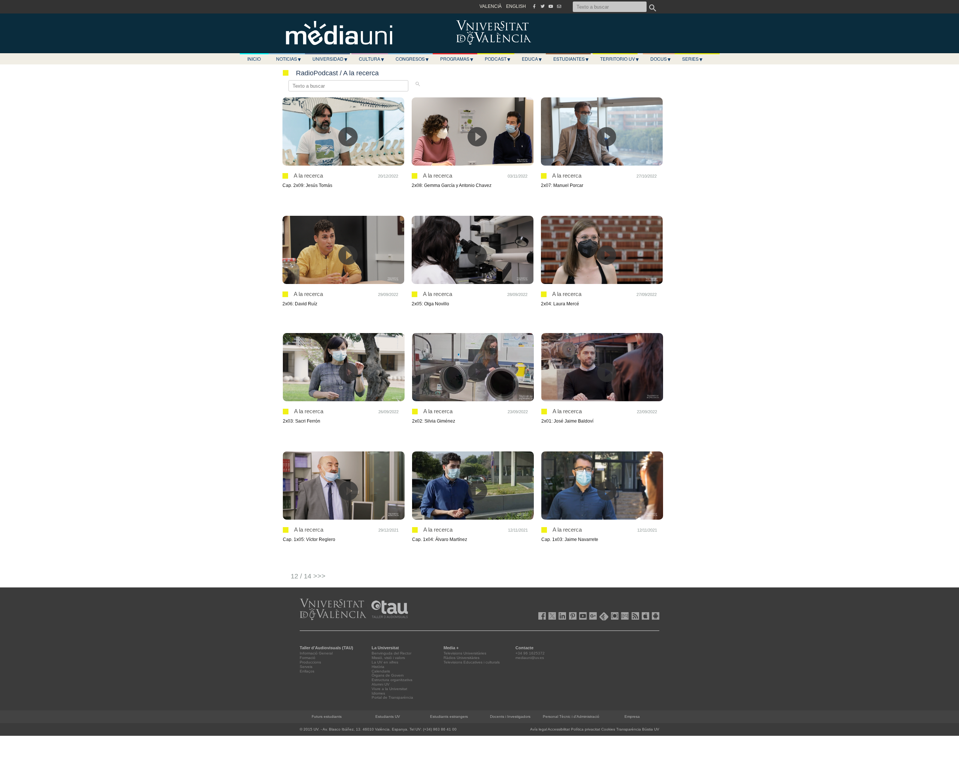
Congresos (412, 59)
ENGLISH (516, 6)
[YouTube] (550, 6)
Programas (456, 59)
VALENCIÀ (491, 6)
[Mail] (559, 6)
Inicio (254, 58)
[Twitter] (542, 6)
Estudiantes (571, 59)
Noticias (288, 59)
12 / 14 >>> (308, 576)
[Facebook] (534, 6)
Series (692, 59)
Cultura (371, 59)
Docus (660, 59)
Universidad (329, 59)
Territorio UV (619, 59)
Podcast (497, 59)
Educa (532, 59)
